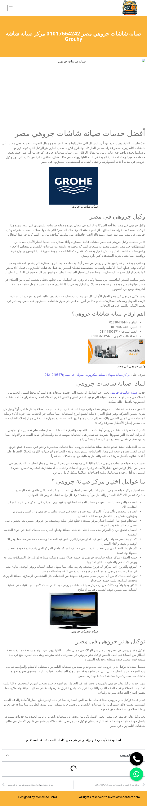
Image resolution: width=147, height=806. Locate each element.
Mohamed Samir (46, 797)
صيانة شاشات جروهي (123, 392)
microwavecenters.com (124, 797)
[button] (10, 8)
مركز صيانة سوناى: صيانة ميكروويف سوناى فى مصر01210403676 (87, 375)
